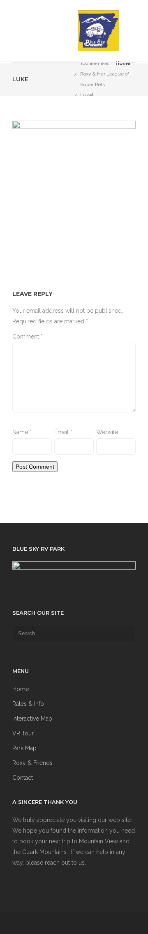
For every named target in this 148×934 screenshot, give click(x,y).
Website (107, 432)
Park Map (24, 748)
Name (22, 432)
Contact (22, 777)
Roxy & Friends (32, 763)
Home (123, 63)
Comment (27, 336)
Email (63, 432)
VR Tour (23, 733)
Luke (86, 95)
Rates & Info (28, 703)
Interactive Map (32, 718)
